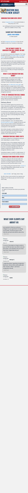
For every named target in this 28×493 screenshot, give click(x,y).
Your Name (4, 193)
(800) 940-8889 (13, 34)
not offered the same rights (15, 84)
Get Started (15, 207)
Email (3, 197)
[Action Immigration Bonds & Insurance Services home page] (7, 5)
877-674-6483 (5, 1)
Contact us (23, 165)
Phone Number (5, 201)
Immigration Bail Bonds (10, 41)
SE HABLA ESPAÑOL (23, 1)
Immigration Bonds (9, 22)
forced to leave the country (7, 122)
